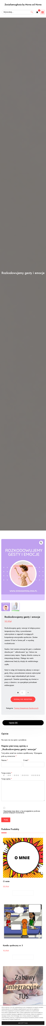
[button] (41, 543)
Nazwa (4, 760)
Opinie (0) (13, 722)
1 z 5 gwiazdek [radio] (4, 775)
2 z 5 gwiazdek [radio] (10, 775)
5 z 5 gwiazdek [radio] (36, 775)
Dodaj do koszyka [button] (23, 893)
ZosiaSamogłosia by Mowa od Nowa (23, 4)
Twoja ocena (6, 773)
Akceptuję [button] (23, 1023)
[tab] (23, 722)
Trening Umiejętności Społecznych (26, 708)
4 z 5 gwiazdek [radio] (26, 775)
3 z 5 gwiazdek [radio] (17, 775)
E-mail (26, 760)
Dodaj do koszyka (23, 699)
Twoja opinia (6, 779)
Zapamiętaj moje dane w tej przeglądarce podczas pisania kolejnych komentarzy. (21, 811)
